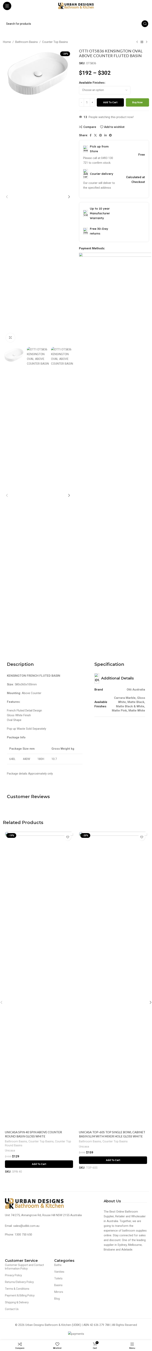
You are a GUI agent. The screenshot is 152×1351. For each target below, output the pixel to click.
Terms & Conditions (17, 1288)
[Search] (145, 23)
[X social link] (95, 135)
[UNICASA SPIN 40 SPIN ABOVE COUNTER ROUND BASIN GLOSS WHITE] (39, 980)
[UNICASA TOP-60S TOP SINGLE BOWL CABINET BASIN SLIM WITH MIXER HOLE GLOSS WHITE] (113, 980)
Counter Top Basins (55, 42)
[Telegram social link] (110, 135)
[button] (7, 197)
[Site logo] (76, 6)
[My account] (147, 6)
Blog (57, 1298)
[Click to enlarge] (10, 337)
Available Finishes (91, 82)
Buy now (137, 102)
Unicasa (10, 1150)
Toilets (58, 1278)
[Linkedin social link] (105, 135)
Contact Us (12, 1309)
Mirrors (58, 1291)
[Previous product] (137, 42)
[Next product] (146, 42)
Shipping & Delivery (17, 1302)
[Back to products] (142, 42)
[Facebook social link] (90, 135)
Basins (58, 1285)
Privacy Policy (13, 1275)
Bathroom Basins (26, 42)
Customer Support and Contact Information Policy (24, 1266)
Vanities (59, 1271)
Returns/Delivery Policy (19, 1282)
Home (7, 42)
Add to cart (110, 102)
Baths (58, 1265)
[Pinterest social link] (100, 135)
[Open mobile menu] (7, 6)
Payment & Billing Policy (20, 1295)
